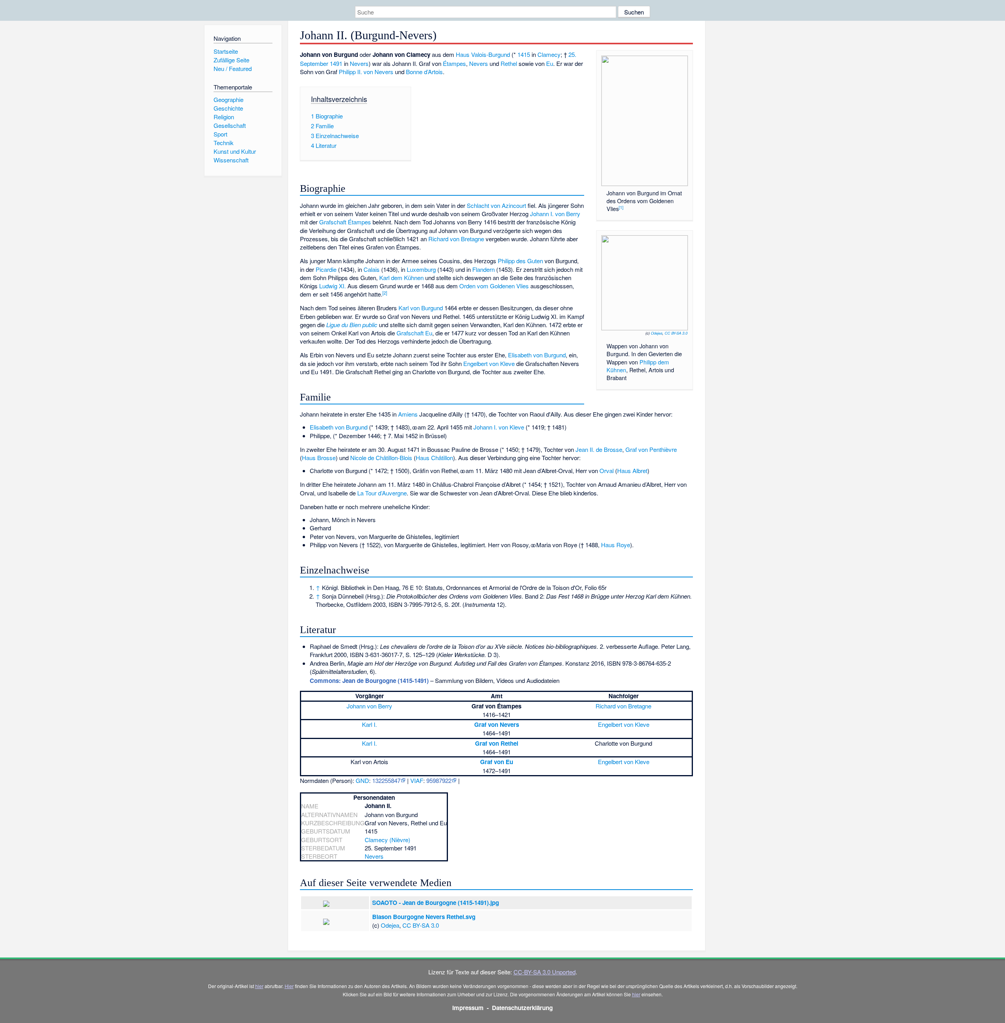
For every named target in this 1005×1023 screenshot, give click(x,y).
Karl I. (369, 724)
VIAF (416, 780)
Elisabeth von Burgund (537, 355)
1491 (336, 63)
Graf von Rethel (496, 743)
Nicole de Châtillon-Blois (381, 457)
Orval (606, 470)
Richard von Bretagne (456, 239)
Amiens (408, 414)
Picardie (326, 269)
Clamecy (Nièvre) (387, 840)
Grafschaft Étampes (345, 222)
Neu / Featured (233, 68)
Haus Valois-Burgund (483, 54)
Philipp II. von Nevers (366, 71)
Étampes (454, 63)
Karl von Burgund (420, 308)
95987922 (438, 780)
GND (362, 780)
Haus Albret (632, 470)
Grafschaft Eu (414, 333)
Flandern (483, 269)
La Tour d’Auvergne (382, 493)
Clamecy (549, 54)
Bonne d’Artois (424, 71)
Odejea (656, 333)
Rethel (509, 63)
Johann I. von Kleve (498, 427)
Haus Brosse (319, 457)
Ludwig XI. (332, 286)
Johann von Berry (369, 706)
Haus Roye (615, 545)
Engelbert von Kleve (489, 363)
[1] (621, 207)
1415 (523, 54)
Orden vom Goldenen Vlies (494, 286)
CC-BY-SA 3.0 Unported (544, 972)
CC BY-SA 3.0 (676, 333)
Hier (289, 986)
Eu (549, 63)
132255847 (386, 780)
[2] (384, 292)
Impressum (468, 1007)
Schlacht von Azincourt (496, 205)
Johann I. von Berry (555, 213)
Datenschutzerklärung (522, 1007)
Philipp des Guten (520, 261)
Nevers (359, 63)
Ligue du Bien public (351, 324)
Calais (372, 269)
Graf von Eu (496, 761)
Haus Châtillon (434, 457)
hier (259, 986)
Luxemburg (421, 269)
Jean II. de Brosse (599, 449)
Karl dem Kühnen (401, 277)
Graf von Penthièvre (651, 449)
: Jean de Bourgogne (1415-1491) (369, 680)
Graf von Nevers (496, 724)
